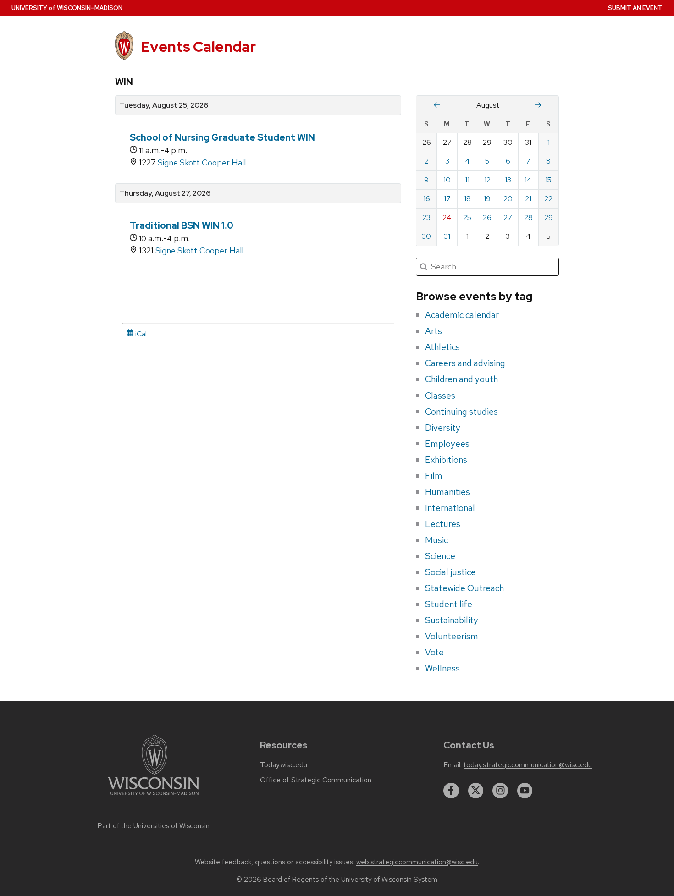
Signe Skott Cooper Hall (202, 162)
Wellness (442, 668)
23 (426, 217)
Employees (447, 444)
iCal (140, 334)
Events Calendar (198, 46)
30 (426, 236)
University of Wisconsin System (389, 879)
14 (528, 180)
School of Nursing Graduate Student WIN (222, 137)
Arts (433, 331)
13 (508, 180)
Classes (440, 395)
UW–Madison (66, 8)
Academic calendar (462, 315)
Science (440, 556)
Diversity (442, 428)
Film (433, 476)
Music (436, 540)
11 (467, 180)
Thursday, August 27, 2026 (164, 193)
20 (508, 198)
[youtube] (525, 790)
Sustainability (451, 620)
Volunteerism (451, 636)
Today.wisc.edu (283, 765)
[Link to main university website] (153, 797)
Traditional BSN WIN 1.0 (181, 225)
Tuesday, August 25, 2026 (163, 105)
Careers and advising (465, 363)
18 (467, 198)
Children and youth (461, 379)
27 (507, 217)
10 (447, 180)
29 (548, 217)
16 (426, 198)
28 (528, 217)
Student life (448, 604)
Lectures (442, 524)
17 (447, 198)
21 (528, 198)
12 (487, 180)
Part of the (154, 825)
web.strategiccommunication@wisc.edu (417, 862)
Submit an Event (635, 8)
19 (487, 198)
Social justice (450, 572)
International (450, 508)
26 (487, 217)
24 (447, 217)
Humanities (447, 492)
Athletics (442, 347)
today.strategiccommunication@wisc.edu (528, 765)
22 (548, 198)
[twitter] (476, 790)
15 (548, 180)
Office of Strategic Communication (315, 780)
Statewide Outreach (464, 588)
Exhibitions (446, 460)
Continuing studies (461, 412)
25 (467, 217)
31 (447, 236)
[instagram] (500, 790)
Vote (434, 652)
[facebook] (451, 790)
